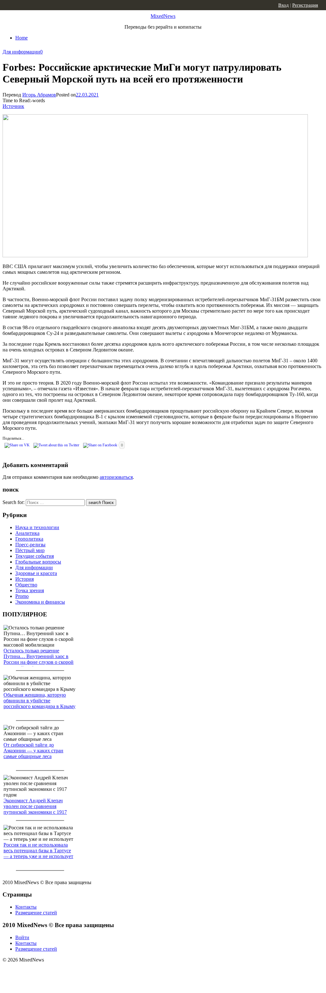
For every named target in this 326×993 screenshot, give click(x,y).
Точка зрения (29, 590)
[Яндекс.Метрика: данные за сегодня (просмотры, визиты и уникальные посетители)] (52, 971)
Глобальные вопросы (38, 561)
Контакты (26, 907)
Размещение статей (36, 912)
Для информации (21, 51)
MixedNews (163, 16)
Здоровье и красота (36, 573)
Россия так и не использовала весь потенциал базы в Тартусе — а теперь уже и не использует (38, 850)
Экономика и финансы (40, 602)
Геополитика (29, 539)
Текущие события (34, 556)
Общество (26, 584)
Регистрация (305, 5)
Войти (22, 937)
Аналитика (27, 533)
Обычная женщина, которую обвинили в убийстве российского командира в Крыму (39, 700)
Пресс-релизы (30, 544)
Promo (22, 596)
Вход (283, 5)
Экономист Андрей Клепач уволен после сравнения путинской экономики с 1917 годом (35, 809)
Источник (13, 106)
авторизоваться (116, 477)
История (24, 579)
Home (21, 37)
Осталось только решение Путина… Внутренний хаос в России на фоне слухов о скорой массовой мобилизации (39, 659)
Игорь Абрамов (39, 94)
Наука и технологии (37, 527)
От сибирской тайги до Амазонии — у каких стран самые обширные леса (33, 750)
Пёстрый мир (30, 550)
